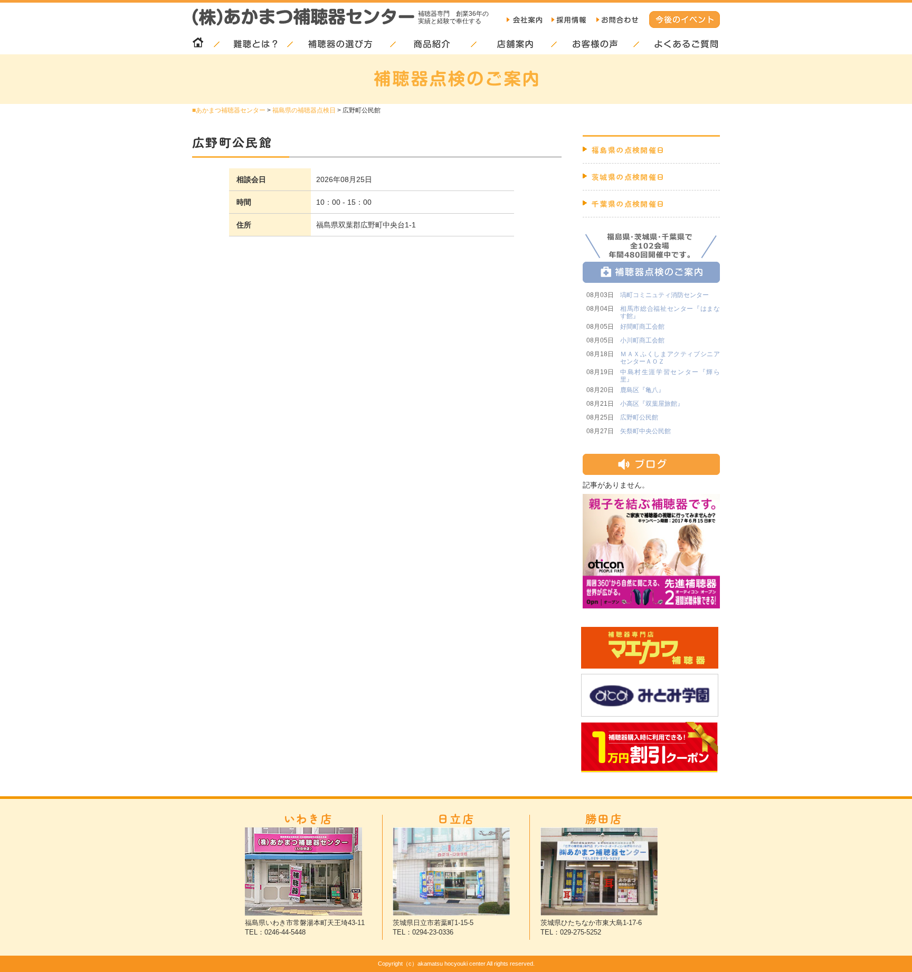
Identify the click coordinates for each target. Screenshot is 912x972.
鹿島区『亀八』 (642, 390)
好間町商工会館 (642, 326)
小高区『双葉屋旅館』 (651, 403)
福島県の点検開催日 (628, 150)
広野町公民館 (639, 417)
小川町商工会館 (642, 340)
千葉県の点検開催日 (628, 203)
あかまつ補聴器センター (230, 110)
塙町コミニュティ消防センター (664, 295)
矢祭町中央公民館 (645, 431)
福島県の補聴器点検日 (304, 110)
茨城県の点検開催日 (628, 176)
